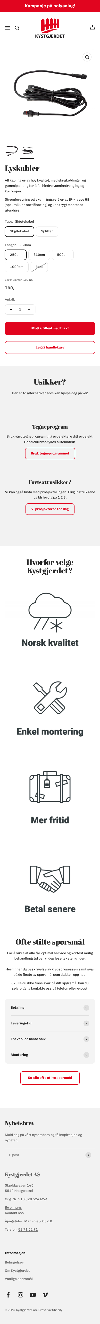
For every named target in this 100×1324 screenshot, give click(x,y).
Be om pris (13, 1207)
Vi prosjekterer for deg (50, 509)
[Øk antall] (29, 309)
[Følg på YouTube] (33, 1295)
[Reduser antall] (11, 309)
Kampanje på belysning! (50, 5)
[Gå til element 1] (11, 151)
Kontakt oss (14, 1213)
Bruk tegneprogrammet (50, 453)
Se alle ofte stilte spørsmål (50, 1078)
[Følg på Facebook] (8, 1295)
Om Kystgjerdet (17, 1271)
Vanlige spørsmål (19, 1279)
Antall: (10, 299)
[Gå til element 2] (27, 151)
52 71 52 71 (28, 1229)
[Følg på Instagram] (20, 1295)
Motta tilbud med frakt (50, 328)
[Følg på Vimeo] (45, 1295)
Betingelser (14, 1262)
